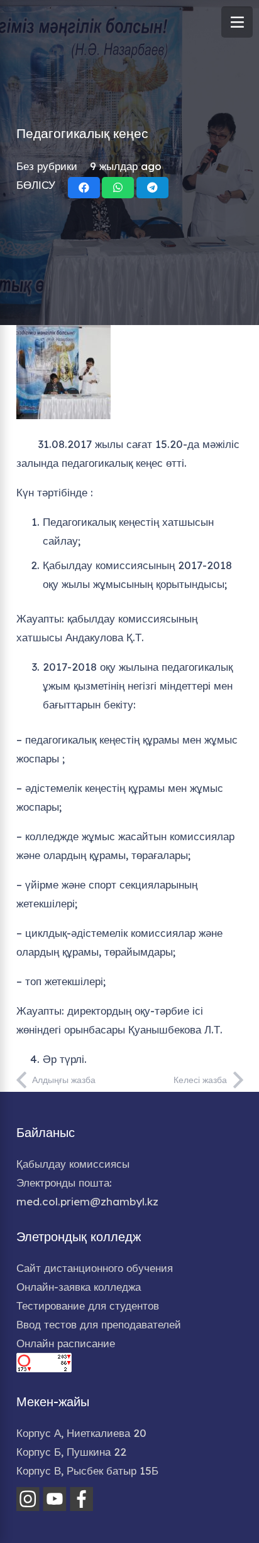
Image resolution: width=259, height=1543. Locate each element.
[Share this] (84, 187)
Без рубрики (46, 166)
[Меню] (237, 22)
